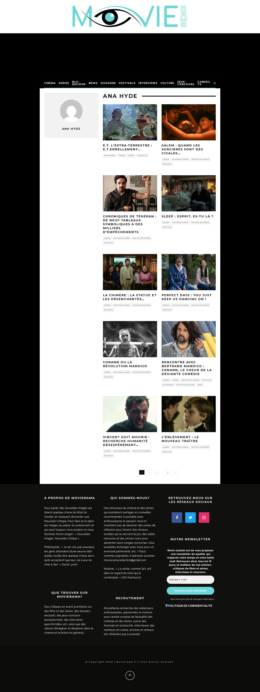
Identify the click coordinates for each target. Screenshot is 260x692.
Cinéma (122, 155)
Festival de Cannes (200, 159)
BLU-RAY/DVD (79, 83)
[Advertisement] (130, 56)
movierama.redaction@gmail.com (125, 560)
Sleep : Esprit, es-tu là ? (188, 216)
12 (167, 472)
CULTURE (167, 83)
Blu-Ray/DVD (109, 155)
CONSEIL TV (203, 83)
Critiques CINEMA (180, 159)
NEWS (93, 83)
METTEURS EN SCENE (185, 385)
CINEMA (50, 83)
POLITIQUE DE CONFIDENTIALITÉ (190, 605)
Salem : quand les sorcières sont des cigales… (182, 149)
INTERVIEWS (148, 83)
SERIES (64, 83)
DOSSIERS (108, 83)
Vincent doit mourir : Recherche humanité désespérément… (126, 441)
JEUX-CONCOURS (185, 83)
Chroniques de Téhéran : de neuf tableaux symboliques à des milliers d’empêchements (129, 224)
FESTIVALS (127, 83)
